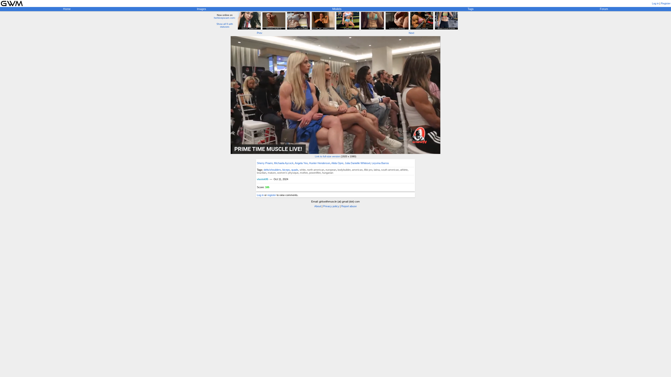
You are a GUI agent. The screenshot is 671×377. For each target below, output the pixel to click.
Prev (259, 32)
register (271, 195)
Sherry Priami (265, 163)
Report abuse (349, 206)
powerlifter (315, 172)
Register (665, 3)
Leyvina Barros (380, 163)
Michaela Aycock (284, 163)
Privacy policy (331, 206)
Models (336, 9)
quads (294, 169)
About (317, 206)
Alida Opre (337, 163)
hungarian (327, 172)
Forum (604, 9)
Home (67, 9)
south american (390, 169)
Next (411, 32)
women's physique (287, 172)
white (303, 169)
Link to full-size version (327, 156)
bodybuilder (344, 169)
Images (201, 9)
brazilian (261, 172)
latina (377, 169)
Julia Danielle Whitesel (357, 163)
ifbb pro (368, 169)
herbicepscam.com (224, 17)
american (357, 169)
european (331, 169)
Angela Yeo (301, 163)
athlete (404, 169)
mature (272, 172)
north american (315, 169)
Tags (471, 9)
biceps (286, 169)
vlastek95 (262, 179)
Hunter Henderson (319, 163)
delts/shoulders (272, 169)
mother (304, 172)
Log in (655, 3)
